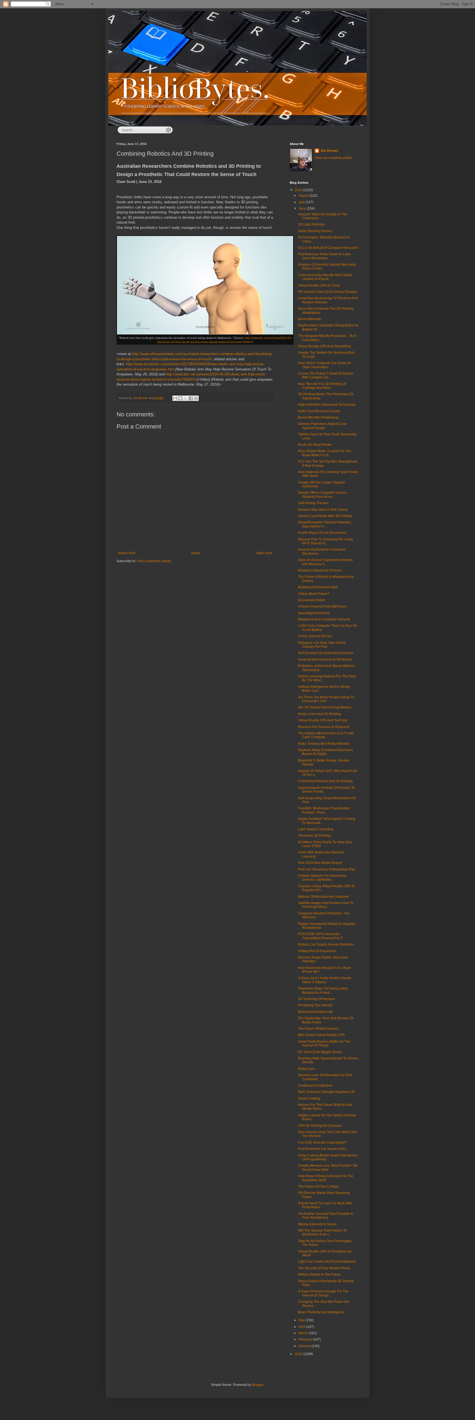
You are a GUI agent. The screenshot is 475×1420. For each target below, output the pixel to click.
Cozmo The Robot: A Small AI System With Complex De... (325, 375)
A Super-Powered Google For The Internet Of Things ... (323, 1293)
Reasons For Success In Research (324, 727)
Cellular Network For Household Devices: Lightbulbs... (322, 877)
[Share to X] (185, 398)
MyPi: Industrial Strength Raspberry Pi (326, 1092)
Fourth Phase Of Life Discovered (322, 533)
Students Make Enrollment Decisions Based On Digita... (325, 752)
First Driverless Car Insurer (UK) (322, 1149)
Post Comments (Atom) (154, 561)
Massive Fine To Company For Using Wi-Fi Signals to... (325, 541)
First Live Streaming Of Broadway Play (326, 869)
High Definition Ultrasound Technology (327, 405)
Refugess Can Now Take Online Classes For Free (322, 645)
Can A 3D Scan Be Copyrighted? (322, 1142)
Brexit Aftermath (309, 319)
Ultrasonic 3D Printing (314, 835)
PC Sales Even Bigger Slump (320, 1052)
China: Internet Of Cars (315, 636)
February (306, 1339)
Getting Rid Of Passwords (317, 951)
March (304, 1333)
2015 (299, 1354)
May (302, 1320)
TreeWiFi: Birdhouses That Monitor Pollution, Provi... (324, 810)
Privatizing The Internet (315, 1005)
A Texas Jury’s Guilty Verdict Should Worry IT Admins (324, 980)
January (305, 1346)
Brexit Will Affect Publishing (318, 417)
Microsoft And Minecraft (315, 1012)
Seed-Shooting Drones (315, 231)
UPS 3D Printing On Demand (319, 1126)
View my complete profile (333, 158)
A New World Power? (314, 594)
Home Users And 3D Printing (319, 714)
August (304, 195)
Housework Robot (311, 600)
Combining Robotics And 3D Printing (325, 781)
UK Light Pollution (311, 224)
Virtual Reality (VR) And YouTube (322, 720)
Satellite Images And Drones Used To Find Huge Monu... (326, 905)
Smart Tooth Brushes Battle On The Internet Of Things (324, 1043)
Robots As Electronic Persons (320, 570)
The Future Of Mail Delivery (318, 1029)
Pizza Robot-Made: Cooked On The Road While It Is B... (324, 453)
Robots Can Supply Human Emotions (326, 944)
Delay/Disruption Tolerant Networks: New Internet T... (325, 524)
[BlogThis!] (180, 398)
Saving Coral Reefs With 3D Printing (325, 516)
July (302, 202)
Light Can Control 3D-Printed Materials (327, 1262)
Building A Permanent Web (318, 587)
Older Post (264, 553)
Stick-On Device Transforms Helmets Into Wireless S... (325, 562)
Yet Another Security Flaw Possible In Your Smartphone (325, 1216)
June (303, 208)
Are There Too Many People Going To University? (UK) (326, 699)
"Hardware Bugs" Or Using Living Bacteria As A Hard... (322, 990)
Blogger (257, 1385)
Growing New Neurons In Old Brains (325, 659)
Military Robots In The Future (319, 1274)
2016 (299, 190)
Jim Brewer (329, 151)
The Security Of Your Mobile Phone (324, 1268)
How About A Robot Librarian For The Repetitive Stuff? (325, 1178)
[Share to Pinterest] (196, 398)
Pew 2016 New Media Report (320, 863)
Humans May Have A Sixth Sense (323, 510)
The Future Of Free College (318, 1186)
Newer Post (126, 553)
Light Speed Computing (315, 829)
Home (195, 553)
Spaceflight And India (314, 613)
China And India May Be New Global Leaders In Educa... (325, 277)
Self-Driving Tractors (313, 503)
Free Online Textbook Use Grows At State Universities (324, 365)
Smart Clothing (309, 1098)
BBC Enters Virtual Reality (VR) (321, 1035)
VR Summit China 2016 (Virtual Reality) (327, 292)
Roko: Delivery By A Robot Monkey (324, 744)
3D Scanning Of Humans (316, 999)
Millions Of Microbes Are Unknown (323, 897)
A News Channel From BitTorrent (322, 606)
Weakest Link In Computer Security (324, 619)
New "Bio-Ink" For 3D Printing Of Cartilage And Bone (322, 386)
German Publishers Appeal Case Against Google (322, 426)
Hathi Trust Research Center (319, 411)
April (302, 1327)
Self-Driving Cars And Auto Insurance (325, 653)
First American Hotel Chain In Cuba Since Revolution (324, 256)
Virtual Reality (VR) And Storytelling (324, 346)
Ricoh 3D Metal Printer (315, 445)
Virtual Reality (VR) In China (319, 285)
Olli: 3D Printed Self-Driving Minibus (325, 707)
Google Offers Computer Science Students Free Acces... (322, 494)
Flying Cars (306, 1069)
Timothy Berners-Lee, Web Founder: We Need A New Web (328, 1167)
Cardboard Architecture (315, 1085)
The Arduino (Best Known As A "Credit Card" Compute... (326, 735)
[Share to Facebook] (191, 398)
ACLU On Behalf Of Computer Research (328, 248)
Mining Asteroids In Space (317, 1224)
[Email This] (175, 398)
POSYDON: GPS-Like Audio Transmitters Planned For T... (321, 936)
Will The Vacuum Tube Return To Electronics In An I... (322, 1232)
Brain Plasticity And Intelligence (321, 1312)
